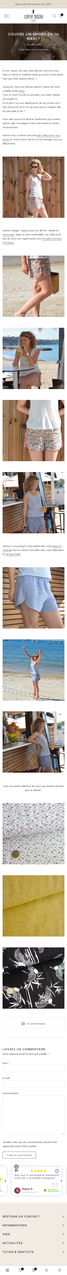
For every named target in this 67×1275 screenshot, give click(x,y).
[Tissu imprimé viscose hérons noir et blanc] (33, 978)
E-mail (7, 1078)
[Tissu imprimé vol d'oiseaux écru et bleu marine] (33, 833)
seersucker (9, 234)
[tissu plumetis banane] (33, 906)
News (28, 49)
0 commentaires (36, 1023)
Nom (6, 1063)
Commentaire (11, 1093)
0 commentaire (40, 49)
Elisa (21, 90)
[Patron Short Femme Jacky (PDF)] (33, 187)
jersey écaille (13, 554)
